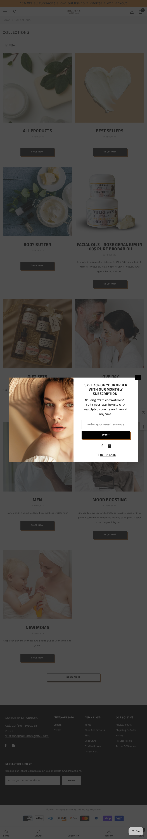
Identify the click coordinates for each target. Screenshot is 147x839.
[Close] (138, 377)
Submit (106, 435)
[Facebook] (102, 446)
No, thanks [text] (108, 455)
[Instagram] (109, 446)
